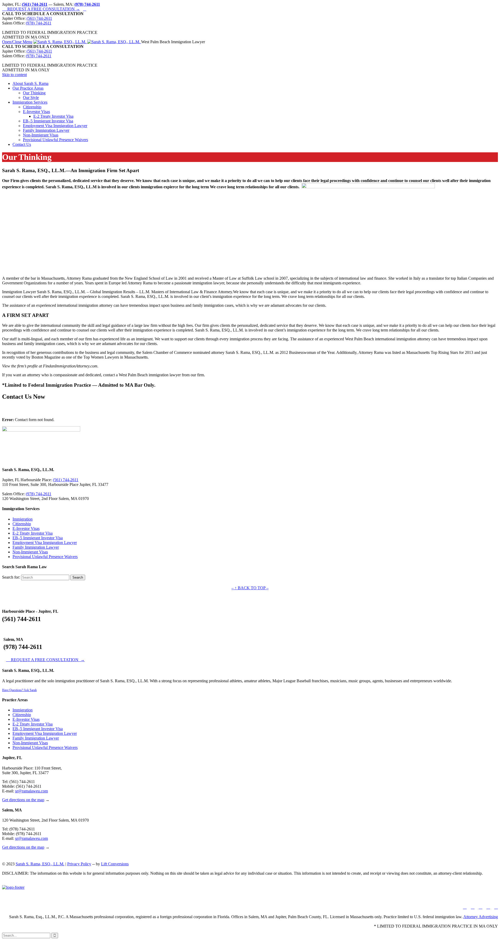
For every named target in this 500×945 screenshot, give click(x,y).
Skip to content (14, 74)
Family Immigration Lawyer (35, 547)
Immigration (22, 519)
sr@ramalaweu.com (31, 791)
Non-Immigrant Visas (30, 552)
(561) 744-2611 (39, 18)
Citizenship (21, 524)
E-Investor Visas (26, 528)
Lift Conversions (115, 864)
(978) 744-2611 (38, 23)
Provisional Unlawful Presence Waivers (45, 556)
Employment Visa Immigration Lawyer (44, 542)
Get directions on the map (23, 800)
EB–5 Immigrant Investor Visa (37, 538)
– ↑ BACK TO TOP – (250, 588)
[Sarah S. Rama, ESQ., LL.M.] (87, 42)
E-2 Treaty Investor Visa (32, 533)
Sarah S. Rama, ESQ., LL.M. (40, 864)
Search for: (11, 577)
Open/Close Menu (17, 42)
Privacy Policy (79, 864)
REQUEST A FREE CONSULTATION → (41, 9)
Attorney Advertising (480, 917)
